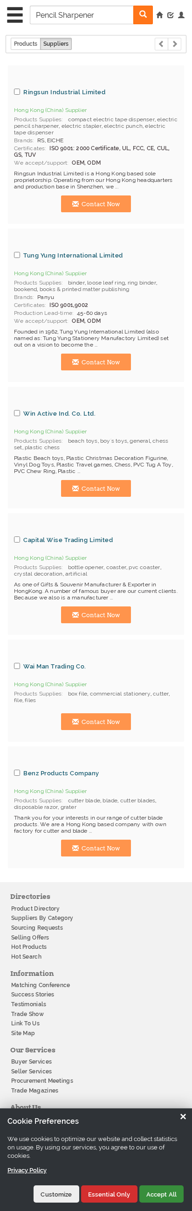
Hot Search (26, 956)
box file (78, 693)
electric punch (123, 126)
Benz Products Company (61, 773)
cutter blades (138, 800)
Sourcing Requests (37, 928)
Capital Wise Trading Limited (68, 539)
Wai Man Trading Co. (54, 666)
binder (76, 282)
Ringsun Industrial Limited (64, 92)
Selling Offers (30, 937)
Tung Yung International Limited (73, 255)
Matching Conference (40, 985)
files (30, 700)
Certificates (29, 148)
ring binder (142, 282)
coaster (116, 567)
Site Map (23, 1033)
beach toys (83, 441)
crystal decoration (38, 574)
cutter (161, 693)
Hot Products (29, 947)
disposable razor (36, 807)
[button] (181, 15)
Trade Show (27, 1014)
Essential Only (109, 1194)
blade (110, 800)
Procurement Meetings (42, 1081)
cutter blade (84, 800)
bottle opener (86, 567)
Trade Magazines (35, 1090)
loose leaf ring (106, 282)
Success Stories (33, 994)
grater (68, 807)
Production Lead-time (43, 313)
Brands (23, 140)
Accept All (161, 1194)
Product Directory (35, 908)
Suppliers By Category (42, 918)
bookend (25, 289)
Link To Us (25, 1023)
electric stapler (82, 126)
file (18, 700)
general (140, 441)
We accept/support (40, 163)
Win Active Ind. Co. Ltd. (59, 413)
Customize (56, 1194)
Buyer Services (31, 1061)
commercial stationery (120, 693)
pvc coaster (144, 567)
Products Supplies (38, 119)
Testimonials (29, 1004)
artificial (76, 574)
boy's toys (113, 441)
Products (25, 44)
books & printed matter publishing (85, 289)
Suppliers (56, 44)
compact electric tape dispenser (111, 119)
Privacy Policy (27, 1170)
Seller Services (31, 1071)
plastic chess (42, 447)
